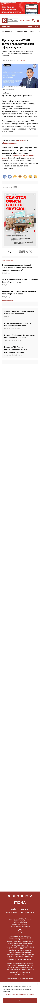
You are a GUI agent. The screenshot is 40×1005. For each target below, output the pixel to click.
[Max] (31, 896)
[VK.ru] (20, 252)
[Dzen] (17, 96)
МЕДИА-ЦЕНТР (11, 912)
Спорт (32, 31)
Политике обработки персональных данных (18, 994)
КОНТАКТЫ (25, 909)
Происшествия (21, 31)
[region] (20, 993)
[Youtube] (22, 896)
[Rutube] (26, 896)
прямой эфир (7, 187)
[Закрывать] (37, 984)
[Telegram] (27, 252)
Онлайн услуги (27, 912)
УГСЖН (17, 187)
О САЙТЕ (14, 909)
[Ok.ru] (23, 252)
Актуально (7, 355)
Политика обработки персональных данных (20, 978)
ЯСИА (23, 60)
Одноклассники (9, 143)
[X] (30, 252)
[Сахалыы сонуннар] (25, 20)
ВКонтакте (21, 140)
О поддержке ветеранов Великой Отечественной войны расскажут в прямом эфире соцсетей (17, 267)
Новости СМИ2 (8, 301)
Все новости (7, 31)
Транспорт (7, 340)
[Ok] (14, 896)
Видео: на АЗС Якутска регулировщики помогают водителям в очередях (15, 349)
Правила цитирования (24, 960)
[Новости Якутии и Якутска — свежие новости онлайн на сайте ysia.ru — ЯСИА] (10, 20)
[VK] (9, 896)
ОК (20, 1001)
